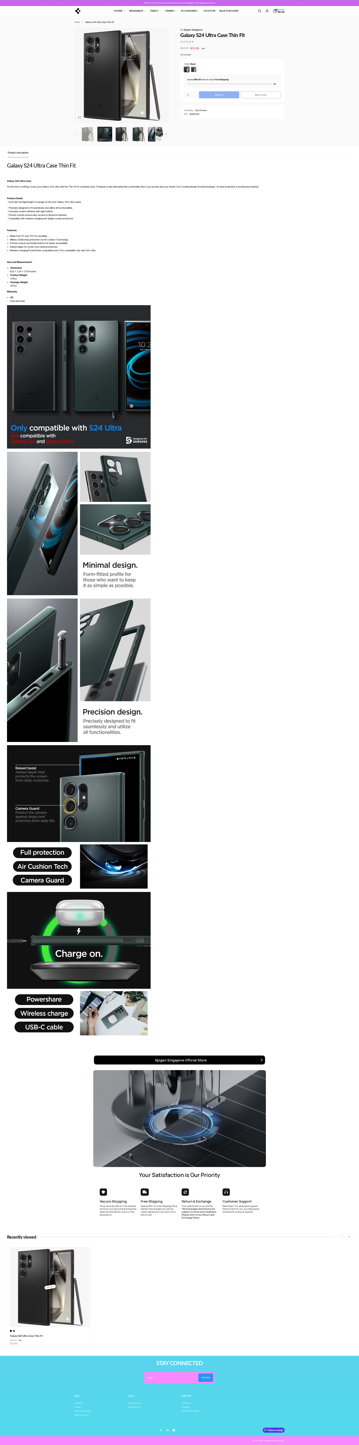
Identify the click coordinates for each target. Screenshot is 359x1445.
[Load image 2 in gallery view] (104, 134)
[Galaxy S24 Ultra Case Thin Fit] (50, 1322)
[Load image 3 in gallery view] (121, 134)
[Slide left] (57, 3)
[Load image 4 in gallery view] (138, 134)
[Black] (186, 69)
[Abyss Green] (193, 69)
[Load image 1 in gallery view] (87, 134)
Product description (18, 152)
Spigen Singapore (191, 29)
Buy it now (261, 94)
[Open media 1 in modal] (121, 75)
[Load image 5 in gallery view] (155, 134)
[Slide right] (301, 3)
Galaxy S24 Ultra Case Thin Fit (26, 1335)
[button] (259, 11)
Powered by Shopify (278, 1440)
